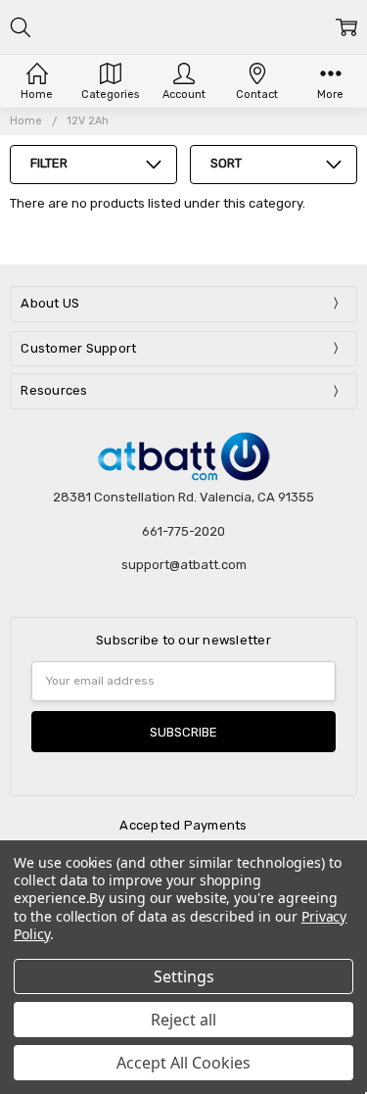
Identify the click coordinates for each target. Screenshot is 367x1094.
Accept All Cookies (183, 1062)
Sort (226, 163)
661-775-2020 (183, 531)
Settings (184, 976)
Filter (49, 163)
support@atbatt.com (184, 564)
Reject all (183, 1019)
